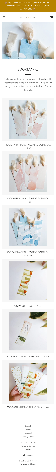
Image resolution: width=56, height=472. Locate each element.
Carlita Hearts (32, 460)
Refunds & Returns (28, 442)
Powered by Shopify (28, 464)
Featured (28, 433)
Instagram (29, 455)
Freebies (28, 429)
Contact (28, 449)
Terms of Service (28, 446)
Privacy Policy (28, 436)
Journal (28, 426)
